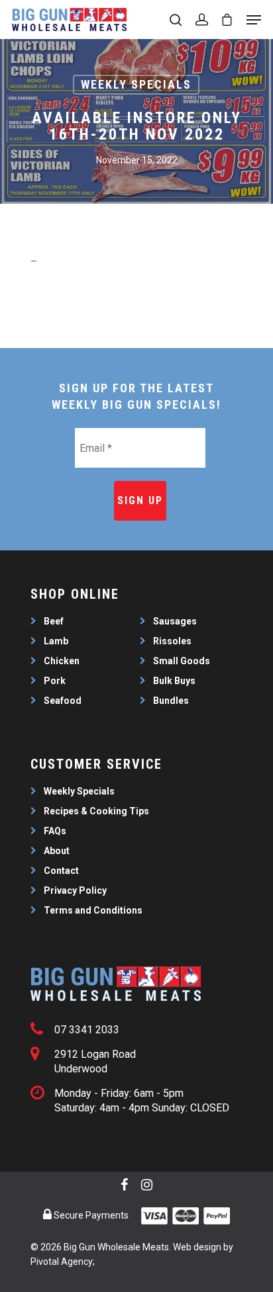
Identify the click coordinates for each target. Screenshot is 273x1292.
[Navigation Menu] (253, 19)
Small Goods (181, 661)
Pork (55, 680)
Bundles (171, 700)
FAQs (55, 831)
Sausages (175, 621)
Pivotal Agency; (62, 1261)
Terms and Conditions (93, 910)
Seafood (63, 700)
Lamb (56, 641)
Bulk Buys (174, 680)
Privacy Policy (75, 890)
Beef (54, 621)
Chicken (62, 661)
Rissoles (172, 641)
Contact (61, 870)
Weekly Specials (136, 84)
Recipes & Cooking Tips (96, 811)
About (57, 850)
